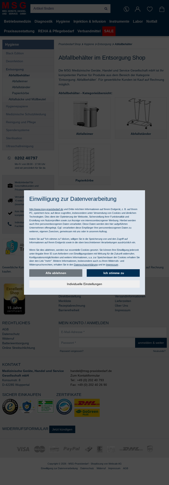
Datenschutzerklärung (86, 264)
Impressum (112, 264)
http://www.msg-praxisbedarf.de (46, 209)
